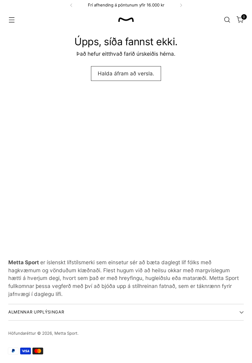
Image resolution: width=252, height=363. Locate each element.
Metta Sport (65, 333)
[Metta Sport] (126, 20)
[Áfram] (181, 5)
